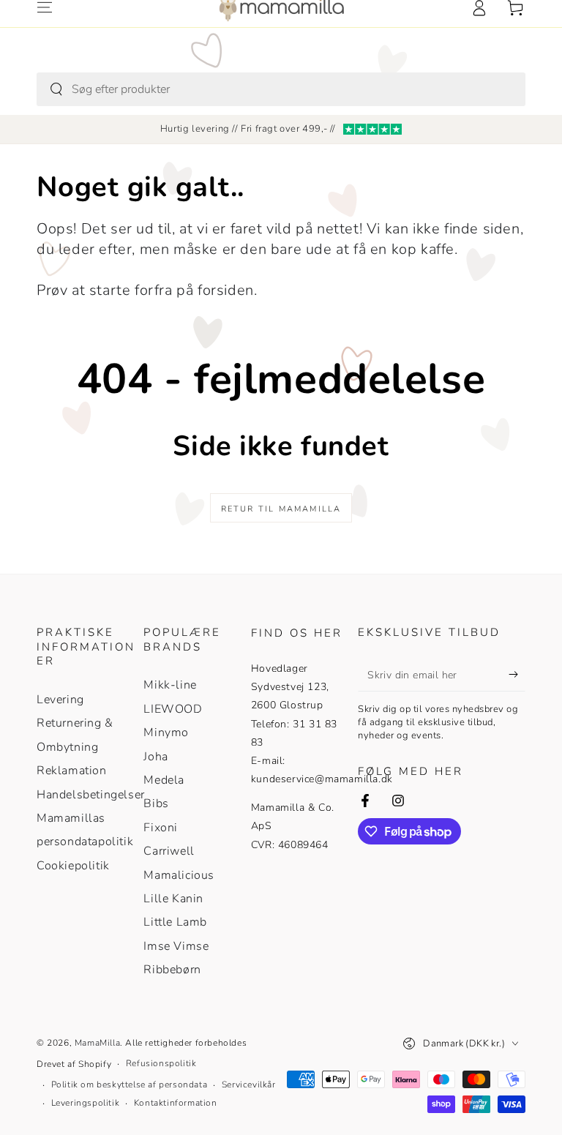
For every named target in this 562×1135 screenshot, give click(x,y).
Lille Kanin (173, 899)
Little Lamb (175, 922)
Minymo (166, 732)
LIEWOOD (172, 709)
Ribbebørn (172, 970)
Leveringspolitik (85, 1103)
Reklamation (72, 771)
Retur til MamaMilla (281, 508)
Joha (155, 757)
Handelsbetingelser (91, 795)
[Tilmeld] (517, 675)
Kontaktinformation (175, 1103)
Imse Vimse (176, 946)
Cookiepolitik (73, 866)
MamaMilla (97, 1043)
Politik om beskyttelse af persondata (129, 1084)
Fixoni (160, 828)
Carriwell (168, 851)
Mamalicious (178, 875)
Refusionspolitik (161, 1063)
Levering (60, 700)
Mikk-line (169, 685)
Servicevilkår (249, 1084)
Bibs (155, 803)
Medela (163, 780)
